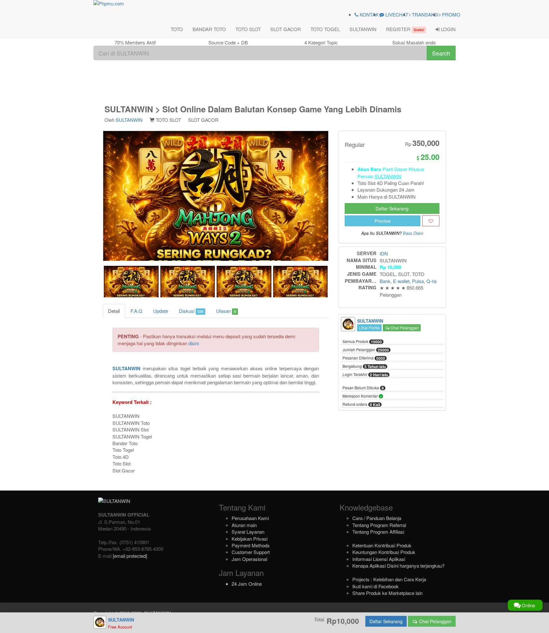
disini (193, 343)
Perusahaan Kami (250, 518)
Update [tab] (160, 310)
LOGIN (448, 29)
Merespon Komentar (362, 396)
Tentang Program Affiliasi (378, 531)
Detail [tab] (114, 310)
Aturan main (244, 525)
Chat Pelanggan (404, 327)
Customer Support (251, 552)
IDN (384, 253)
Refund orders (361, 404)
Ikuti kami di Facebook (375, 586)
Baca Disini (413, 233)
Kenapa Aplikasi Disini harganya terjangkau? (398, 565)
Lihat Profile (369, 327)
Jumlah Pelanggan (365, 350)
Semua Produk (362, 342)
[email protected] (130, 555)
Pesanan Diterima (363, 358)
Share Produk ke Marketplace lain (387, 593)
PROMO (450, 14)
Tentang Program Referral (379, 525)
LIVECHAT (396, 14)
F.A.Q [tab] (136, 310)
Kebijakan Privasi (250, 538)
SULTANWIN (362, 29)
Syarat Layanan (248, 531)
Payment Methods (251, 545)
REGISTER (405, 29)
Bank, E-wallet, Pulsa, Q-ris (408, 281)
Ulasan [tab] (226, 310)
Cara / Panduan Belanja (376, 518)
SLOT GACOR (285, 29)
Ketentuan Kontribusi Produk (381, 545)
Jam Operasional (249, 559)
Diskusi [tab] (191, 310)
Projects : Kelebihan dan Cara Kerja (389, 579)
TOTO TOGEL (325, 29)
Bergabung (364, 366)
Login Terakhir (365, 375)
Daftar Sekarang (392, 208)
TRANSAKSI (424, 14)
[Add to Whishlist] (430, 220)
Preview (382, 221)
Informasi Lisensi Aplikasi (378, 559)
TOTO (177, 29)
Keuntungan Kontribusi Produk (383, 552)
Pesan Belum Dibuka (363, 388)
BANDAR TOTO (209, 29)
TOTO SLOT (248, 29)
